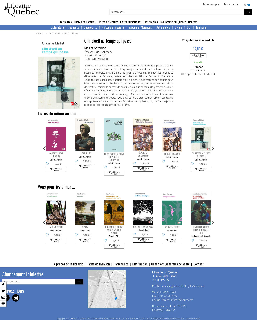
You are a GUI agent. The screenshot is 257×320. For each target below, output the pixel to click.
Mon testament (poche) (56, 155)
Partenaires (121, 263)
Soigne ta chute (172, 227)
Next (212, 148)
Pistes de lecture (108, 21)
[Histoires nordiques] (143, 208)
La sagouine (85, 153)
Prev (44, 148)
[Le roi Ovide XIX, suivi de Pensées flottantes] (114, 135)
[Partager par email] (3, 297)
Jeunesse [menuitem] (74, 27)
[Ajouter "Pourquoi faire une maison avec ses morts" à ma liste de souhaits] (106, 240)
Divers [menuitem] (178, 27)
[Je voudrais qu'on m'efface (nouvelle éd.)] (201, 208)
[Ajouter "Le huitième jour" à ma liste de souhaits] (164, 161)
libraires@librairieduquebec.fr (177, 300)
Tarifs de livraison (98, 263)
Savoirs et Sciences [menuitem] (140, 27)
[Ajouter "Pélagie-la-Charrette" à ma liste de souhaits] (135, 163)
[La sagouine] (85, 134)
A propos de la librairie (68, 263)
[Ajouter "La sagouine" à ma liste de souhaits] (77, 161)
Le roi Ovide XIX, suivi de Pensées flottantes (114, 156)
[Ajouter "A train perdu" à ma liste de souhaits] (48, 235)
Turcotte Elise (85, 230)
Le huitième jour (172, 153)
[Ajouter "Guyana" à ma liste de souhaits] (77, 235)
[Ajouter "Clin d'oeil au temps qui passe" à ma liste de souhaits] (193, 164)
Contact (193, 21)
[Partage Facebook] (3, 284)
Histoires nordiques (143, 226)
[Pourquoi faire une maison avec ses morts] (114, 208)
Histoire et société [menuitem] (113, 27)
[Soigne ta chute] (172, 208)
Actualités (65, 21)
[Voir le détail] (56, 134)
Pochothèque (72, 33)
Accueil (39, 33)
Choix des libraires (85, 21)
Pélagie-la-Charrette (143, 154)
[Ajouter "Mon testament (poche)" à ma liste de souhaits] (48, 164)
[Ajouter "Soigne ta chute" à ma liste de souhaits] (164, 235)
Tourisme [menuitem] (201, 27)
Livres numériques (131, 21)
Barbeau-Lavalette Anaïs (201, 236)
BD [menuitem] (189, 27)
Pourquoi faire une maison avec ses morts (114, 229)
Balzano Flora (172, 230)
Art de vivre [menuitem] (163, 27)
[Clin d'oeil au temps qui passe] (201, 134)
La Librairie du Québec (173, 21)
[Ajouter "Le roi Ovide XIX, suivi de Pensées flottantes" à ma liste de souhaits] (106, 167)
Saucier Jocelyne (56, 230)
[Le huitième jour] (172, 135)
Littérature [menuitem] (57, 27)
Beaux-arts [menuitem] (90, 27)
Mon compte (211, 4)
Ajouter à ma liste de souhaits (200, 40)
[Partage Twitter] (3, 290)
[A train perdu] (56, 208)
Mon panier (231, 4)
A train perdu (56, 227)
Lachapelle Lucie (143, 230)
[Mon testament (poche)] (56, 134)
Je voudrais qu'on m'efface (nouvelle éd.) (201, 229)
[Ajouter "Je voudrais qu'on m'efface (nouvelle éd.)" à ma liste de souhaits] (193, 240)
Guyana (85, 227)
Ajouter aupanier (198, 56)
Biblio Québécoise (103, 52)
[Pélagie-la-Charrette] (143, 134)
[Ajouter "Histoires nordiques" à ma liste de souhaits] (135, 234)
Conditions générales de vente (170, 263)
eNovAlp (196, 318)
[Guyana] (85, 208)
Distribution (151, 21)
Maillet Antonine (95, 48)
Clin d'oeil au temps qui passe (201, 155)
